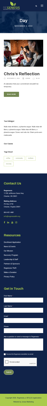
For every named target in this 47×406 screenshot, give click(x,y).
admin (28, 78)
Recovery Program (11, 255)
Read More (11, 94)
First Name (8, 296)
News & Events (10, 246)
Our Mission (8, 251)
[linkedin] (8, 222)
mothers (30, 158)
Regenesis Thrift (10, 268)
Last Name (8, 306)
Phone (6, 326)
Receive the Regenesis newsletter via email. (20, 354)
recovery (8, 164)
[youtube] (12, 222)
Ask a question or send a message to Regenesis (22, 336)
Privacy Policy (9, 276)
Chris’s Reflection (22, 74)
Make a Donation (10, 272)
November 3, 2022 (13, 78)
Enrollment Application (12, 242)
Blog (38, 78)
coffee (8, 158)
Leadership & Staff (11, 259)
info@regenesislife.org (12, 216)
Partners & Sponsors (12, 263)
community (19, 158)
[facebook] (4, 222)
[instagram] (16, 222)
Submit (8, 372)
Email (6, 316)
